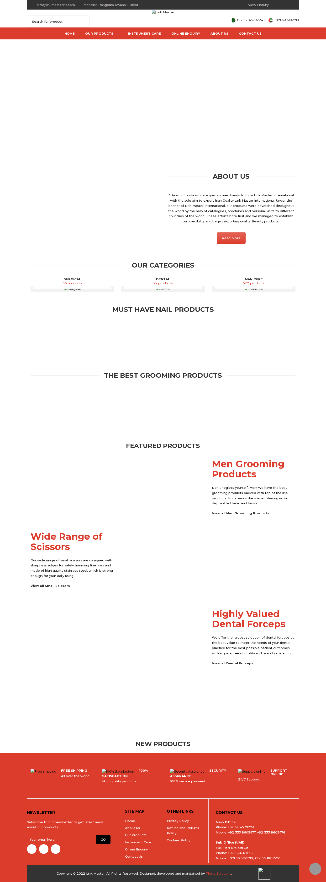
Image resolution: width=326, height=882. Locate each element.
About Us (219, 33)
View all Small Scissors (50, 586)
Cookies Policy (178, 840)
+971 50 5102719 (286, 20)
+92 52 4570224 (250, 20)
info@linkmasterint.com (56, 5)
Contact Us (250, 33)
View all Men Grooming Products (240, 513)
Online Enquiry (185, 33)
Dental (163, 279)
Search (83, 21)
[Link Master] (163, 12)
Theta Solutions (218, 873)
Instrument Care (144, 33)
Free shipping (74, 770)
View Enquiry (258, 5)
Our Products (99, 33)
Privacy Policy (178, 821)
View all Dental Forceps (232, 663)
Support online (278, 772)
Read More (231, 238)
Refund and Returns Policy (183, 830)
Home (69, 33)
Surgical (72, 279)
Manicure (254, 279)
